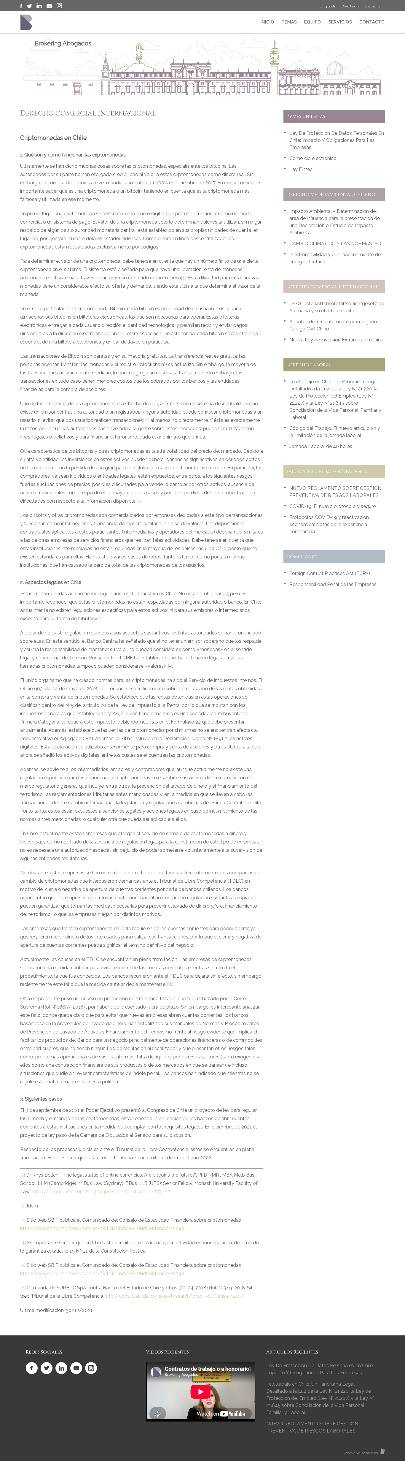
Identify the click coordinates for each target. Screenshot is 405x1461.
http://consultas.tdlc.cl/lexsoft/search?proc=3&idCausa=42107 (173, 1296)
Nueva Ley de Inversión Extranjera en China (336, 340)
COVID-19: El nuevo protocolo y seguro (332, 506)
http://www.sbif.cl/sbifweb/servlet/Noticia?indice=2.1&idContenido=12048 (102, 1228)
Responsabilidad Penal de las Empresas (333, 584)
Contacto (372, 22)
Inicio (267, 22)
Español (373, 6)
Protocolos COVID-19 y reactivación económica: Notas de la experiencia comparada (329, 524)
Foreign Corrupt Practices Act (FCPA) (329, 573)
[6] (168, 984)
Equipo (312, 22)
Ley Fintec (300, 169)
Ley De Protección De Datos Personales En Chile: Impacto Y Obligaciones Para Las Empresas (336, 140)
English (328, 6)
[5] (166, 666)
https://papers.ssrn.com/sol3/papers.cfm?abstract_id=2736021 (101, 1191)
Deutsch (350, 6)
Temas (289, 22)
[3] (22, 1220)
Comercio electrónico (313, 158)
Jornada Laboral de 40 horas (320, 446)
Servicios (340, 22)
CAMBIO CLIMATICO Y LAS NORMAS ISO (335, 243)
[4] (225, 593)
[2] (145, 420)
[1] (22, 1175)
